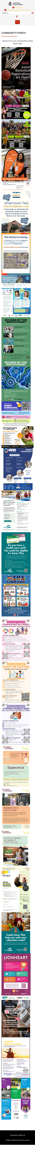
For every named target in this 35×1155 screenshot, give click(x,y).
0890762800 (18, 8)
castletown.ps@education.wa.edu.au (19, 10)
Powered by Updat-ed (17, 1135)
